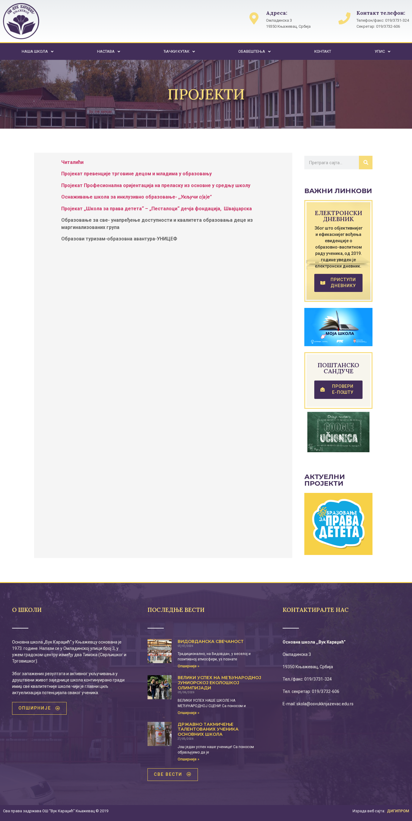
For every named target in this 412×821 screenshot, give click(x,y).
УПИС (380, 51)
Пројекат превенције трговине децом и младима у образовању (136, 174)
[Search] (365, 162)
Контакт (322, 51)
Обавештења (251, 51)
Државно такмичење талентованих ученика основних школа (208, 729)
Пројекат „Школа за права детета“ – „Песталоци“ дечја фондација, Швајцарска (156, 209)
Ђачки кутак (176, 51)
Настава (106, 51)
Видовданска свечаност (211, 641)
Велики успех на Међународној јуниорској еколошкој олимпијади (219, 683)
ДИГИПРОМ (398, 811)
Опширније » (188, 666)
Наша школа (35, 51)
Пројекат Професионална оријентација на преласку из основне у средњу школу (155, 185)
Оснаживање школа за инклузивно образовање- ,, (136, 197)
